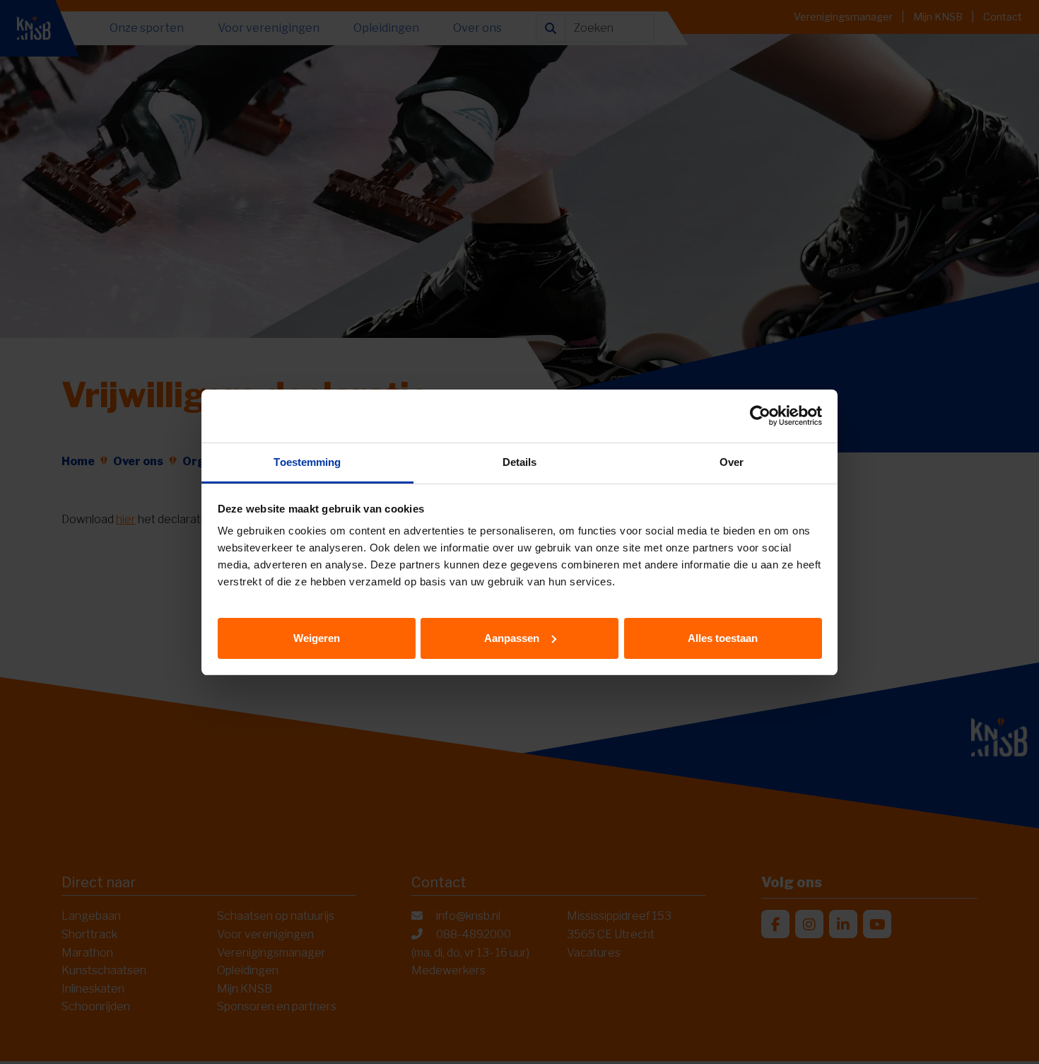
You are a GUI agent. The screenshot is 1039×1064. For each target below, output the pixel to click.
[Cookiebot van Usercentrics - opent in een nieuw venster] (760, 415)
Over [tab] (732, 462)
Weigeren (316, 637)
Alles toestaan (723, 637)
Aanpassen (511, 637)
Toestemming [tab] (307, 462)
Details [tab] (520, 462)
